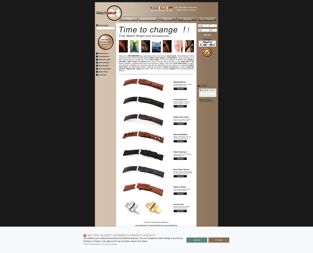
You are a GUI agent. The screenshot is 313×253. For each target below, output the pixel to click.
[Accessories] (143, 215)
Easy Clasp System (105, 68)
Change (219, 240)
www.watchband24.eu (170, 225)
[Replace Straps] (143, 198)
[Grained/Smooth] (143, 111)
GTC (176, 7)
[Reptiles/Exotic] (143, 93)
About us (186, 10)
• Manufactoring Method (206, 101)
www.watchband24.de (141, 225)
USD (209, 35)
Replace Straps (103, 71)
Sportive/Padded (104, 62)
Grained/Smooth (104, 56)
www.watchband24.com (156, 225)
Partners (193, 10)
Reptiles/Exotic (103, 53)
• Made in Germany (204, 99)
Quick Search (103, 25)
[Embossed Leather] (143, 128)
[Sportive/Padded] (143, 146)
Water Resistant (104, 65)
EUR (205, 35)
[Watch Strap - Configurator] (106, 49)
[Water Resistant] (143, 163)
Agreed (196, 240)
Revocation (183, 7)
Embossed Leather (105, 59)
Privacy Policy (192, 7)
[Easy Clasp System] (143, 181)
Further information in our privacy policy (100, 244)
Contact (179, 10)
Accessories (102, 75)
